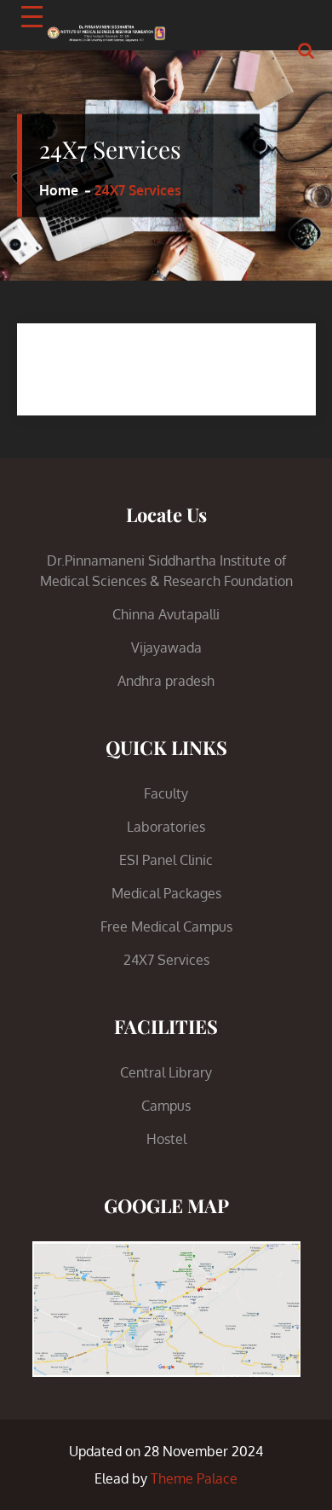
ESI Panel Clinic (166, 859)
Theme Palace (194, 1478)
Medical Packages (166, 893)
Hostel (166, 1138)
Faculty (166, 793)
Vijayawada (166, 647)
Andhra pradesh (166, 680)
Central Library (166, 1072)
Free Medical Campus (166, 926)
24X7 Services (166, 959)
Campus (166, 1105)
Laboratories (166, 826)
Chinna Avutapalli (166, 614)
